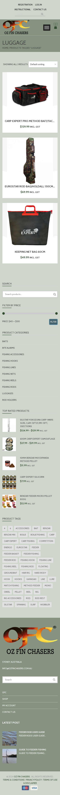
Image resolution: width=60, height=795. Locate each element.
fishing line (45, 560)
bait (36, 528)
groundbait (10, 572)
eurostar (22, 547)
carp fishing (28, 541)
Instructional (23, 9)
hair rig (26, 572)
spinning (21, 604)
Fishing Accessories (13, 354)
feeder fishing (31, 553)
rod (28, 598)
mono (48, 585)
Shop (5, 699)
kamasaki (31, 579)
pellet (18, 591)
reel (28, 591)
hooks (18, 579)
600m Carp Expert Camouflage (37, 438)
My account (9, 705)
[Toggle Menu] (46, 27)
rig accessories (12, 598)
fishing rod (27, 566)
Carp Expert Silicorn (32, 477)
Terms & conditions (14, 779)
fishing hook (28, 560)
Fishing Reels (9, 380)
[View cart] (55, 27)
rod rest (40, 598)
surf (33, 604)
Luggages (7, 393)
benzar (46, 528)
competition (46, 541)
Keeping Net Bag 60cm (30, 251)
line (43, 579)
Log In (38, 4)
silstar (8, 604)
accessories (22, 528)
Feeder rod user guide (32, 732)
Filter (53, 321)
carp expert (10, 541)
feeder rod (10, 560)
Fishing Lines (9, 367)
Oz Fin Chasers (22, 776)
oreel (7, 591)
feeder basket (11, 553)
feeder (35, 547)
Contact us (39, 9)
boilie (23, 534)
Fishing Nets (9, 373)
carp (51, 534)
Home (5, 47)
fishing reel (10, 566)
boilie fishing (38, 534)
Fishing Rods (9, 386)
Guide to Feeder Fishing (32, 749)
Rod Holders (9, 400)
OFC (4, 692)
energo (8, 547)
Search (55, 294)
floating (43, 566)
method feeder (32, 585)
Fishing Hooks (10, 360)
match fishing (11, 585)
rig (37, 591)
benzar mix (9, 534)
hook (7, 579)
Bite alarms (8, 347)
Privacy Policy (34, 779)
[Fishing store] (16, 34)
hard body (40, 572)
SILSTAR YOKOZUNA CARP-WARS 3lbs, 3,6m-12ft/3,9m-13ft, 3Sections (36, 423)
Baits (5, 341)
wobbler (45, 604)
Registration (25, 4)
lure (52, 579)
